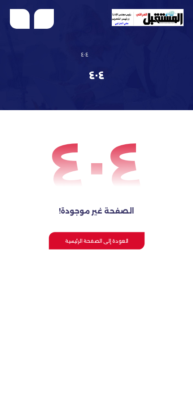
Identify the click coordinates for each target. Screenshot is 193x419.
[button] (20, 19)
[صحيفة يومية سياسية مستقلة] (148, 17)
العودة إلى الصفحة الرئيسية (96, 240)
